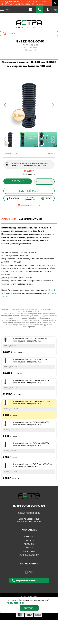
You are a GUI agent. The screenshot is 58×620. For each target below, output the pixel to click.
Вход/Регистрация (47, 9)
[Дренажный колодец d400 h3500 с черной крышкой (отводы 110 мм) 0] (29, 105)
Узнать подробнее (15, 603)
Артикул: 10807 (10, 346)
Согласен (29, 608)
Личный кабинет (29, 555)
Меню (8, 10)
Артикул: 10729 (10, 388)
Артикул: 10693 (10, 450)
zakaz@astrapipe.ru (29, 513)
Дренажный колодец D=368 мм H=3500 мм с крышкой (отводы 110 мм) (31, 423)
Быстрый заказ (29, 191)
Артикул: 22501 (10, 471)
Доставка (29, 544)
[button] (5, 105)
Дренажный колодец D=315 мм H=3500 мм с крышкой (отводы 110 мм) (32, 465)
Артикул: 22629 (11, 408)
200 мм (4, 296)
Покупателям (29, 529)
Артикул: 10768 (10, 367)
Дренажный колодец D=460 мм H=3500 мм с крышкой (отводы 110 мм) (31, 381)
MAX (31, 572)
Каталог (29, 536)
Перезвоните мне (25, 580)
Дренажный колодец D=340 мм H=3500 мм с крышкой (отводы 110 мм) (31, 444)
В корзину (18, 181)
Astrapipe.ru (32, 596)
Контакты (29, 540)
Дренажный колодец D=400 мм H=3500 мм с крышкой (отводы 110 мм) (31, 402)
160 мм (51, 293)
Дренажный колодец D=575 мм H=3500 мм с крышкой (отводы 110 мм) (31, 360)
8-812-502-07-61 (29, 506)
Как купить (29, 551)
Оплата (29, 547)
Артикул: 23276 (11, 429)
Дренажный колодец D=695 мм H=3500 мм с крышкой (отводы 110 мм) (31, 339)
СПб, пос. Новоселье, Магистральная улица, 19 (29, 520)
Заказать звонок (39, 9)
